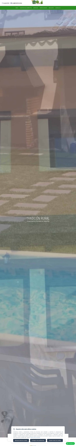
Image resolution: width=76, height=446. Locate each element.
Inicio (17, 7)
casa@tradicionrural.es (17, 3)
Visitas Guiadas (43, 7)
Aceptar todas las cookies (55, 440)
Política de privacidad (35, 437)
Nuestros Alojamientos (26, 7)
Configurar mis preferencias (38, 440)
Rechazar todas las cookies (21, 440)
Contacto (57, 7)
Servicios (35, 7)
